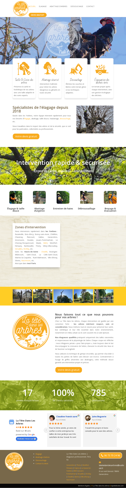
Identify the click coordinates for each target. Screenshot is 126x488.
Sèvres (77, 477)
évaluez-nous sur (25, 438)
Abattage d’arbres (58, 6)
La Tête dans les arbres (101, 486)
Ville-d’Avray (85, 477)
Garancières (70, 465)
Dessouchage (77, 6)
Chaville (44, 252)
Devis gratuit (37, 15)
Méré (45, 243)
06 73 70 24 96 (112, 455)
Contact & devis (42, 463)
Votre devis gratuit (26, 136)
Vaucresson (26, 260)
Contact (90, 6)
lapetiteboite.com (117, 486)
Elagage (43, 6)
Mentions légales (84, 486)
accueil (32, 6)
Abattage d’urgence (39, 209)
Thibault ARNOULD (65, 416)
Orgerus (77, 468)
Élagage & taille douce (15, 209)
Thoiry (79, 465)
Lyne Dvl (96, 416)
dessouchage (65, 118)
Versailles (18, 249)
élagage (27, 118)
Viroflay (26, 249)
